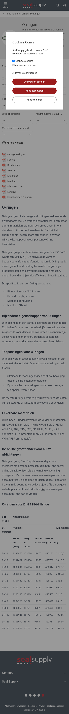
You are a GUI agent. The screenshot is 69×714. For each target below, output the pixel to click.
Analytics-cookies (24, 61)
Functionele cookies (25, 65)
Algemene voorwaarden (24, 73)
